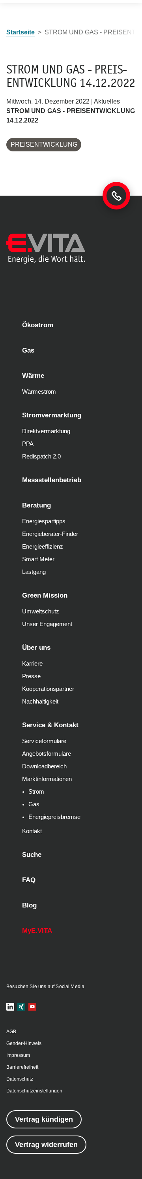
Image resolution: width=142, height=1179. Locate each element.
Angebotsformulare (46, 754)
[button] (10, 1007)
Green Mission (44, 595)
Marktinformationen (47, 779)
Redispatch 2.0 (41, 456)
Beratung (36, 505)
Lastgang (34, 572)
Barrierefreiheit (22, 1067)
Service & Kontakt (50, 725)
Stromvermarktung (51, 415)
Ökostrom (37, 325)
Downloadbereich (44, 766)
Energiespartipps (43, 521)
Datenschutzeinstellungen (34, 1091)
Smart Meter (38, 559)
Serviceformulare (44, 741)
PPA (28, 444)
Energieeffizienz (42, 546)
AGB (11, 1031)
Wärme (33, 375)
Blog (29, 905)
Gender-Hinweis (23, 1043)
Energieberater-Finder (50, 534)
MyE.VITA (37, 930)
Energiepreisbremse (54, 817)
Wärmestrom (39, 392)
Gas (28, 350)
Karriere (32, 663)
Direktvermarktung (46, 431)
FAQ (29, 880)
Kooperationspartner (48, 689)
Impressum (18, 1055)
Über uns (36, 647)
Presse (31, 676)
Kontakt (32, 831)
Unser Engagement (47, 624)
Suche (31, 854)
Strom (36, 792)
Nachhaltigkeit (40, 701)
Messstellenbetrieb (51, 480)
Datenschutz (19, 1079)
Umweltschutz (40, 611)
